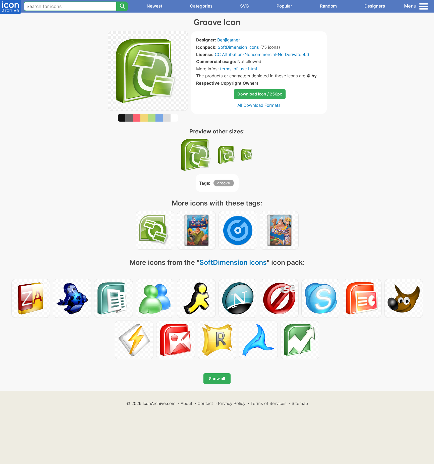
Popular (284, 6)
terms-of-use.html (238, 68)
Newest (154, 6)
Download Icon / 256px (259, 93)
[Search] (122, 6)
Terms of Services (268, 403)
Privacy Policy (231, 403)
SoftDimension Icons (238, 47)
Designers (374, 6)
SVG (244, 6)
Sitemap (300, 403)
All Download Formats (259, 105)
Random (328, 6)
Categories (201, 6)
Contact (205, 403)
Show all (217, 378)
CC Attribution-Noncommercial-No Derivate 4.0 (262, 54)
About (186, 403)
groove (223, 183)
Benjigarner (228, 39)
